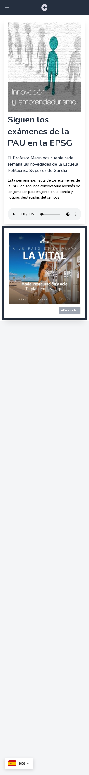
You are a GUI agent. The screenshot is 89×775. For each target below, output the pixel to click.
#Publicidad (70, 310)
